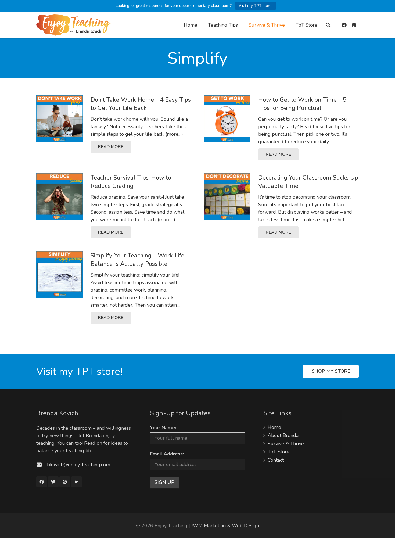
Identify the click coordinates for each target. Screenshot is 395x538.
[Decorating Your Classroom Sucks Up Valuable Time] (227, 196)
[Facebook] (344, 25)
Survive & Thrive (286, 443)
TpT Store (278, 452)
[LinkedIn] (76, 481)
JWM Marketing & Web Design (225, 525)
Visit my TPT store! (255, 5)
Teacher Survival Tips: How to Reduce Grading (131, 181)
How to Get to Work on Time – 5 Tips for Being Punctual (302, 103)
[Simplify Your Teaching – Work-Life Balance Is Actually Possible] (59, 274)
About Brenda (283, 435)
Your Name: (163, 427)
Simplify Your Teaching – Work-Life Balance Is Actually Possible (137, 259)
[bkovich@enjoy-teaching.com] (41, 464)
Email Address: (167, 454)
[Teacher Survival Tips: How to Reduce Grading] (59, 196)
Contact (276, 460)
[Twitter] (53, 481)
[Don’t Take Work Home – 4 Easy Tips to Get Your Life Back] (59, 118)
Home (274, 427)
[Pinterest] (354, 25)
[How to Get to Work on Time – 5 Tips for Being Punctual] (227, 118)
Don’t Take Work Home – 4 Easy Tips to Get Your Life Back (141, 103)
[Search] (328, 25)
